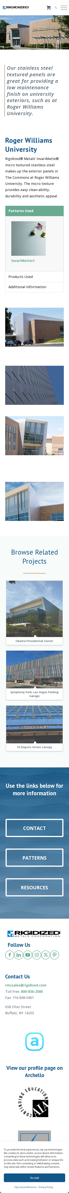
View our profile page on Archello (34, 1071)
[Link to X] (45, 955)
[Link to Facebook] (9, 955)
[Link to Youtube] (27, 955)
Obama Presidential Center (34, 641)
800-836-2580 (32, 991)
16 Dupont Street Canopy (34, 747)
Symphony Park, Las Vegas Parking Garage (34, 694)
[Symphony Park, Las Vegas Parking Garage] (34, 669)
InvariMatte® (23, 260)
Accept (34, 1177)
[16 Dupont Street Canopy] (34, 724)
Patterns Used (20, 210)
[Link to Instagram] (37, 955)
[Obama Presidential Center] (34, 609)
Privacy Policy (46, 1187)
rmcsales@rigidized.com (25, 985)
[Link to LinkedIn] (18, 955)
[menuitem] (62, 7)
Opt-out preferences (25, 1187)
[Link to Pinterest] (54, 955)
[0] (49, 9)
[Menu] (62, 7)
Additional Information (27, 287)
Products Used (20, 276)
